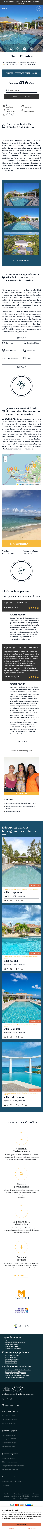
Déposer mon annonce (9, 1462)
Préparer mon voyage (9, 1442)
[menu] (38, 8)
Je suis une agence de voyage (12, 1481)
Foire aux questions (8, 1435)
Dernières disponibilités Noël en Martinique (18, 1370)
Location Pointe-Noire (12, 1355)
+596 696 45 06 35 (12, 1405)
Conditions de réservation (21, 750)
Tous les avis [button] (21, 742)
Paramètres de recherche (22, 1494)
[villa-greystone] (21, 870)
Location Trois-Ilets (11, 1357)
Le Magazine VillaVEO (9, 1439)
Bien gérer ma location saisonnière (13, 1466)
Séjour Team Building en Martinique (15, 1373)
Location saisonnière (9, 62)
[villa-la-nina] (21, 938)
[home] (21, 8)
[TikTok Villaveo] (11, 1399)
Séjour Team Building (11, 1344)
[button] (8, 469)
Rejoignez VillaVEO (8, 1423)
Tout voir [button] (21, 338)
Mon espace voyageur (9, 1446)
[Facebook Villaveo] (7, 1399)
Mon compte (6, 1485)
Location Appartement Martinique (15, 1372)
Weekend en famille (11, 1346)
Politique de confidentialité (20, 1496)
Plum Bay (5, 551)
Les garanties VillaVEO (9, 1419)
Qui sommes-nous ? (8, 1416)
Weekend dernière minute (13, 1348)
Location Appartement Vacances (15, 1342)
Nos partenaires (23, 1498)
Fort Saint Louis (8, 553)
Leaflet (20, 484)
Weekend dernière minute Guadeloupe (16, 1375)
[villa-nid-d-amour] (21, 1074)
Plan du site (7, 1494)
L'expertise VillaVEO (8, 1458)
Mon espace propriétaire (10, 1469)
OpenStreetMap (28, 484)
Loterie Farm (27, 553)
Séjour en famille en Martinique (14, 1377)
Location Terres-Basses (13, 64)
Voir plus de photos (21, 260)
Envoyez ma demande (21, 97)
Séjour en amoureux (11, 1341)
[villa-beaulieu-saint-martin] (21, 1006)
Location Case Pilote (11, 1362)
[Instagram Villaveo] (3, 1399)
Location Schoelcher (11, 1361)
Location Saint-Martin (28, 62)
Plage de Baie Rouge (30, 551)
